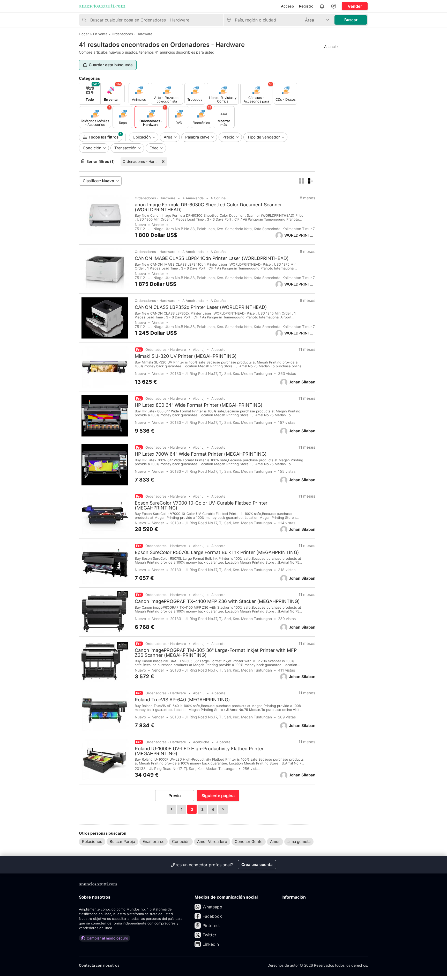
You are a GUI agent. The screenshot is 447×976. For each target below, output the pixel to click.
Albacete (218, 349)
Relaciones (92, 841)
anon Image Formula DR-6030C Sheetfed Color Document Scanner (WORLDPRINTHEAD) (208, 207)
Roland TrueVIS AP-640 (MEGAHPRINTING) (182, 699)
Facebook (212, 916)
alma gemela (298, 841)
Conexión (181, 841)
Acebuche (201, 742)
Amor (275, 841)
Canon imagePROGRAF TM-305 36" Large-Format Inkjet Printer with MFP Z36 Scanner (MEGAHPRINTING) (216, 653)
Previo (174, 795)
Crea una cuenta (257, 864)
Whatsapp (212, 906)
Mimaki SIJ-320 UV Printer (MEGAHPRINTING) (186, 356)
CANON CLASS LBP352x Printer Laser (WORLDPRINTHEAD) (201, 307)
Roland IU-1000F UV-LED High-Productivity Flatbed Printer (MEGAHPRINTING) (199, 751)
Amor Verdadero (212, 841)
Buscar (350, 19)
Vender (355, 6)
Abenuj (198, 349)
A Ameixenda (193, 198)
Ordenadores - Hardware (144, 161)
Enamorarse (154, 841)
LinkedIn (211, 944)
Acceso (287, 6)
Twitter (209, 934)
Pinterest (211, 925)
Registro (306, 6)
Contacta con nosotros (99, 965)
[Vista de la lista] (310, 181)
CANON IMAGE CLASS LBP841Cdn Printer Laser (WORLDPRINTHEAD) (212, 258)
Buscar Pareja (122, 841)
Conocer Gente (249, 841)
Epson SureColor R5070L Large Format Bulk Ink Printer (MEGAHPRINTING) (217, 552)
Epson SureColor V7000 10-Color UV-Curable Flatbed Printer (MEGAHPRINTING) (201, 505)
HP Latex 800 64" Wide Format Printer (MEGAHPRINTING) (199, 405)
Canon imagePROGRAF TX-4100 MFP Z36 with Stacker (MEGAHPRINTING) (217, 601)
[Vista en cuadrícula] (301, 181)
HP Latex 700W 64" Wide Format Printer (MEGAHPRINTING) (201, 454)
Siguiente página (218, 795)
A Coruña (218, 198)
